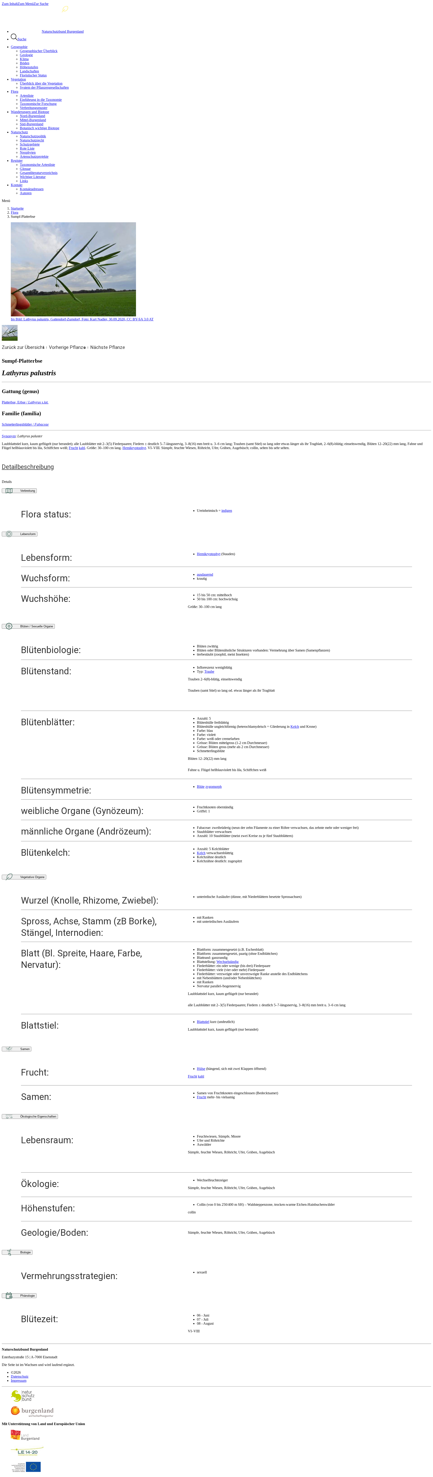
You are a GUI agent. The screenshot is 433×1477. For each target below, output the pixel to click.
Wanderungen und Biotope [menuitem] (30, 112)
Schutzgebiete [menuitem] (30, 144)
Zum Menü (26, 4)
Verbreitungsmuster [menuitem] (33, 108)
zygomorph (213, 786)
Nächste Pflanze (107, 347)
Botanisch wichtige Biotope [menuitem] (39, 128)
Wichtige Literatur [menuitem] (33, 177)
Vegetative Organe (32, 877)
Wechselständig (227, 962)
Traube (209, 671)
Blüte (201, 786)
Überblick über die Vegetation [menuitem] (41, 83)
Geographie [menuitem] (19, 47)
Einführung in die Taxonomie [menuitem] (41, 100)
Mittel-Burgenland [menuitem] (33, 120)
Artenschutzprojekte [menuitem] (34, 156)
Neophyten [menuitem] (28, 152)
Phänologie (27, 1295)
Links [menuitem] (24, 181)
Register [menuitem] (17, 160)
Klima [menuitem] (24, 59)
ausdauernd (205, 574)
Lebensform (28, 534)
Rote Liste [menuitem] (27, 148)
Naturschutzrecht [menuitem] (32, 140)
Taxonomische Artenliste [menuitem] (37, 165)
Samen (25, 1049)
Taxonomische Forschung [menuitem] (38, 104)
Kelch (294, 726)
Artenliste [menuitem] (27, 95)
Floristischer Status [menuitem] (33, 75)
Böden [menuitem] (24, 63)
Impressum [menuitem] (18, 1380)
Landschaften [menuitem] (29, 71)
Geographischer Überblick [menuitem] (39, 51)
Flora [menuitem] (14, 91)
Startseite (17, 208)
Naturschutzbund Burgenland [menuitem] (63, 31)
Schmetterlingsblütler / (25, 424)
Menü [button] (6, 201)
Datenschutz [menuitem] (19, 1376)
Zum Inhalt (10, 4)
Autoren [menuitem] (26, 193)
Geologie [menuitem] (26, 55)
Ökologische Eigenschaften (38, 1116)
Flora (14, 212)
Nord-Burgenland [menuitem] (32, 116)
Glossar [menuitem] (25, 169)
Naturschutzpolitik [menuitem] (33, 136)
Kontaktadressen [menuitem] (32, 189)
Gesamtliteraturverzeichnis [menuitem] (39, 173)
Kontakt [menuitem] (16, 185)
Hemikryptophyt (134, 448)
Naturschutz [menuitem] (19, 132)
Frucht (73, 448)
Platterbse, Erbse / (25, 402)
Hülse (201, 1069)
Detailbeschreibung (28, 467)
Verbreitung (27, 490)
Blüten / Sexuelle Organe (36, 626)
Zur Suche (41, 4)
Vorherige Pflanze (67, 347)
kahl (82, 448)
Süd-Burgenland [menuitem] (31, 124)
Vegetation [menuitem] (18, 79)
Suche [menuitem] (22, 39)
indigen (226, 510)
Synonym (9, 436)
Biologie (25, 1252)
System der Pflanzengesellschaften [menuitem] (44, 87)
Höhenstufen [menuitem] (29, 67)
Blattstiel (203, 1022)
